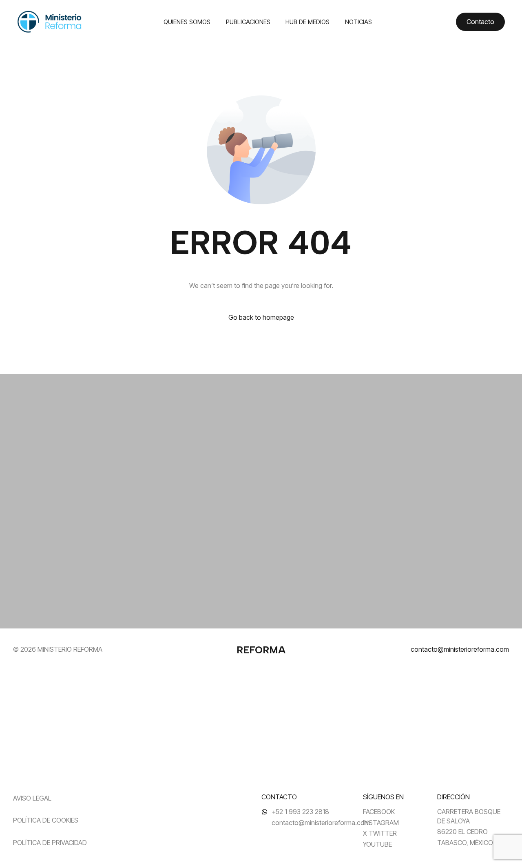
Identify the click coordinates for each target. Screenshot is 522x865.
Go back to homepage (261, 317)
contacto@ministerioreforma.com (460, 649)
